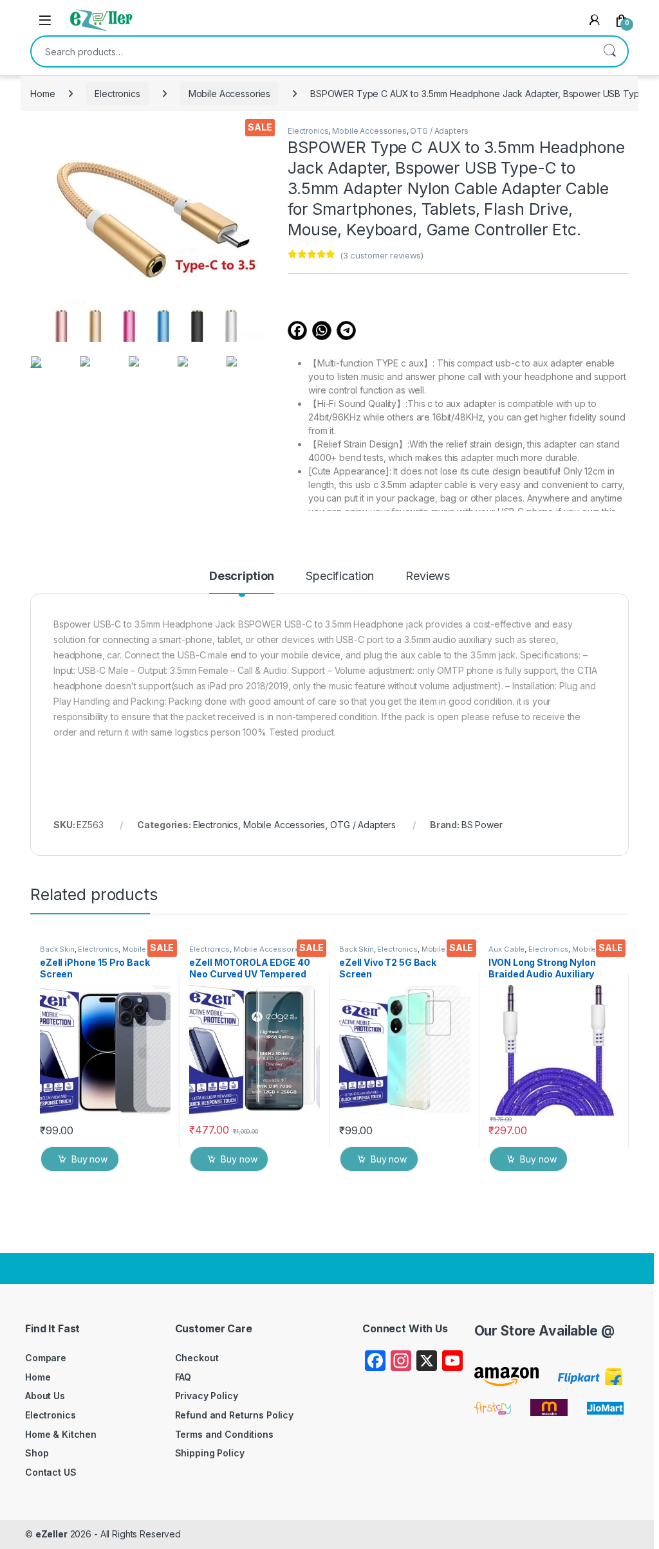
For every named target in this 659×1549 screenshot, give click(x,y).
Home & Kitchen (61, 1434)
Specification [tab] (340, 576)
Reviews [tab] (427, 576)
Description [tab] (241, 576)
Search (609, 51)
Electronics (117, 93)
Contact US (51, 1472)
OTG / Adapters (439, 131)
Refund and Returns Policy (234, 1414)
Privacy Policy (206, 1395)
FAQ (183, 1377)
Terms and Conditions (224, 1434)
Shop (36, 1452)
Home (42, 93)
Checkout (197, 1357)
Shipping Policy (210, 1452)
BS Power (482, 824)
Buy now (89, 1159)
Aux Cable (506, 949)
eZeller (51, 1533)
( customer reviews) (381, 255)
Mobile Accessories (229, 93)
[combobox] (311, 51)
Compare (45, 1357)
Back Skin (57, 949)
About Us (45, 1395)
